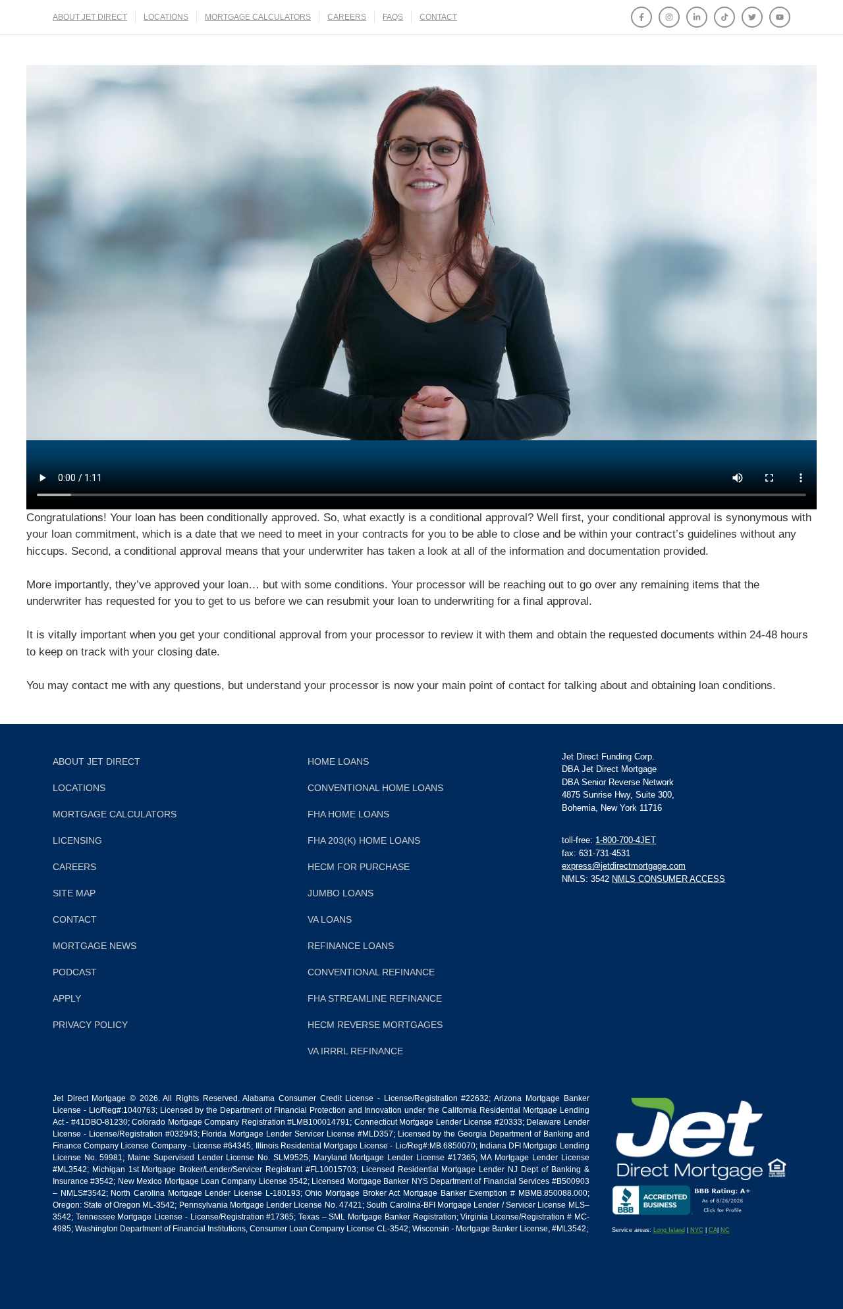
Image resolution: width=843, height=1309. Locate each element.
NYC (696, 1230)
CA (713, 1230)
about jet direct (90, 17)
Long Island (669, 1230)
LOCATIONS (166, 17)
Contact (438, 17)
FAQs (393, 17)
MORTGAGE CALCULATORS (258, 17)
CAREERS (346, 17)
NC (725, 1230)
